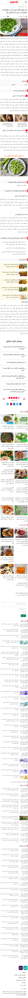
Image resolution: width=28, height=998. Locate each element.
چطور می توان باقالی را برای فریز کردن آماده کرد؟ (13, 356)
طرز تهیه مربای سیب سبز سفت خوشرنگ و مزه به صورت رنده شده (7, 499)
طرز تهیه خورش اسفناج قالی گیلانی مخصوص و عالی (8, 427)
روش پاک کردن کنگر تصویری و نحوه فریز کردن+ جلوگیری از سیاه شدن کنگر (7, 464)
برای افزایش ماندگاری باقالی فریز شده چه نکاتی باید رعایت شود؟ (12, 377)
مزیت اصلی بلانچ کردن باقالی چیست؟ (15, 384)
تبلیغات (24, 972)
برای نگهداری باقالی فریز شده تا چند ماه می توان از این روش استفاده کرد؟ (13, 391)
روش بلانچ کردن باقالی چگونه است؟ (15, 362)
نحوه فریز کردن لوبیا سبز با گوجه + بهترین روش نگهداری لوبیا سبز (22, 519)
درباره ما (24, 982)
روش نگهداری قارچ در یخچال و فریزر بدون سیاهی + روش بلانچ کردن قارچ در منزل (7, 481)
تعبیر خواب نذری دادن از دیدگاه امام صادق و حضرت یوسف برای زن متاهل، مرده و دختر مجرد (9, 840)
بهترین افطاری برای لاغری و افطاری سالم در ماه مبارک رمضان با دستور (8, 577)
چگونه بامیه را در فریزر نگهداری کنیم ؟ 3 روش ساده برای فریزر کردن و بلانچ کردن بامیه (21, 499)
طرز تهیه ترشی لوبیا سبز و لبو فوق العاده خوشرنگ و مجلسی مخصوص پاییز (7, 446)
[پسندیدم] (24, 398)
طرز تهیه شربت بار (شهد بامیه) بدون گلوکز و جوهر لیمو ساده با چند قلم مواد (7, 559)
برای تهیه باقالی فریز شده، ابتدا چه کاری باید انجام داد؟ (13, 348)
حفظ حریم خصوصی (21, 980)
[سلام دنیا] (21, 970)
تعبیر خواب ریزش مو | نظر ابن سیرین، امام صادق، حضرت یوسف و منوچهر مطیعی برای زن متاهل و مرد (9, 801)
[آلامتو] (25, 970)
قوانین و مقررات (22, 977)
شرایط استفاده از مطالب (20, 975)
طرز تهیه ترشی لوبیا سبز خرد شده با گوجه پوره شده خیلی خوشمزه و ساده (22, 464)
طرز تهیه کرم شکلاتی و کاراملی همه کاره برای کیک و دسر (21, 594)
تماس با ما (23, 985)
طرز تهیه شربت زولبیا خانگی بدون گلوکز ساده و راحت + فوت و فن (21, 577)
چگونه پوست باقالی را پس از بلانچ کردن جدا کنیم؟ (13, 369)
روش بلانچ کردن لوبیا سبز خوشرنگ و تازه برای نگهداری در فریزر (21, 446)
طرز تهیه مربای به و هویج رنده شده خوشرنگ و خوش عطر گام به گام (21, 482)
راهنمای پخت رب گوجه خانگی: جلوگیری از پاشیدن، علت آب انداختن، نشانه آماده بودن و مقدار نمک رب (21, 542)
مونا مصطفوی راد (21, 16)
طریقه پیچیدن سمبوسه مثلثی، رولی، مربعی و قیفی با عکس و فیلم (7, 541)
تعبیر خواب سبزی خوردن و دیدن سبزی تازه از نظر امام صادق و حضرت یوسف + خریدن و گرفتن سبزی (9, 818)
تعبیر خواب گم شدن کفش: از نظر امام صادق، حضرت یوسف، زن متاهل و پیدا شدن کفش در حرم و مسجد (9, 807)
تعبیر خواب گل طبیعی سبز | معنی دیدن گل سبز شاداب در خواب (22, 428)
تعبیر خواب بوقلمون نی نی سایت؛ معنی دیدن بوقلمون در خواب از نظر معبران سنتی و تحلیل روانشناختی (9, 653)
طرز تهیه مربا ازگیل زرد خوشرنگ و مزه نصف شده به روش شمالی (7, 518)
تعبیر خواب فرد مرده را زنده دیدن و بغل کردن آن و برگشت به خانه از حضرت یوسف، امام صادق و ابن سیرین (9, 823)
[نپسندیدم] (3, 398)
